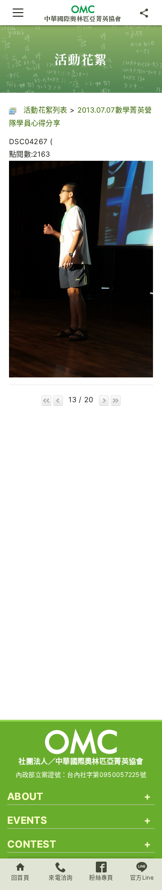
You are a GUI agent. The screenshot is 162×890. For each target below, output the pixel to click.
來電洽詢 (60, 877)
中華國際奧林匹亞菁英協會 (83, 18)
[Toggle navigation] (18, 12)
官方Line (141, 877)
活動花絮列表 (45, 109)
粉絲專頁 (101, 877)
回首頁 (20, 877)
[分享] (144, 12)
